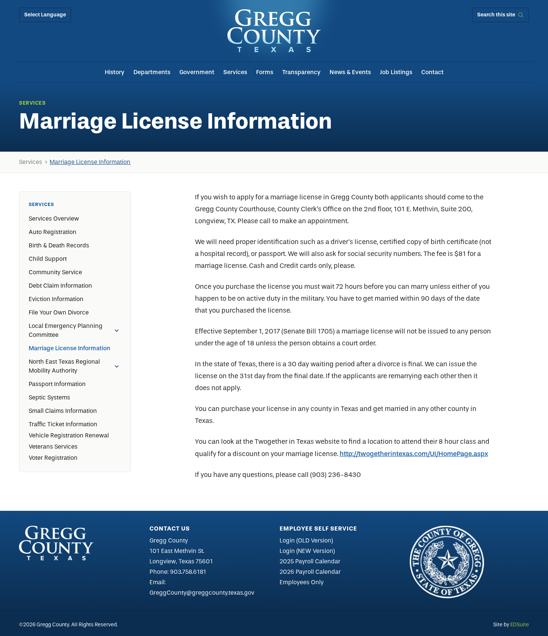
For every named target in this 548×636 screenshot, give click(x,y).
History (115, 72)
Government (196, 72)
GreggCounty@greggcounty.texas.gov (201, 592)
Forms (264, 72)
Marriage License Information (90, 161)
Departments (151, 72)
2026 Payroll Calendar (310, 571)
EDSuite (519, 624)
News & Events (350, 72)
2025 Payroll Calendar (310, 561)
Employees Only (302, 582)
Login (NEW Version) (307, 550)
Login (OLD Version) (306, 540)
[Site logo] (274, 30)
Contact (432, 72)
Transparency (301, 72)
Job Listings (396, 72)
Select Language (45, 15)
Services (235, 72)
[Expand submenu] (116, 330)
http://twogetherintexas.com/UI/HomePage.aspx (414, 454)
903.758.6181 (188, 571)
